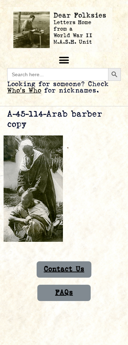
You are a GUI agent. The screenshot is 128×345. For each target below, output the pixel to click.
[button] (64, 60)
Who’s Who (24, 90)
